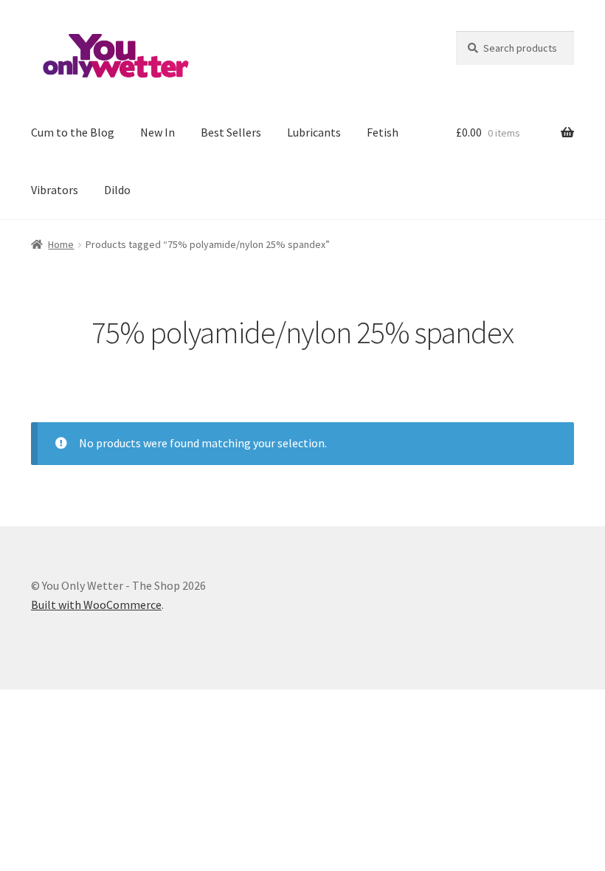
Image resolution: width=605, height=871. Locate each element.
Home (61, 244)
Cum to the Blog (72, 132)
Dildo (117, 189)
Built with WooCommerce (96, 604)
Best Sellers (231, 132)
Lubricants (314, 132)
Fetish (382, 132)
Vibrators (54, 189)
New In (157, 132)
